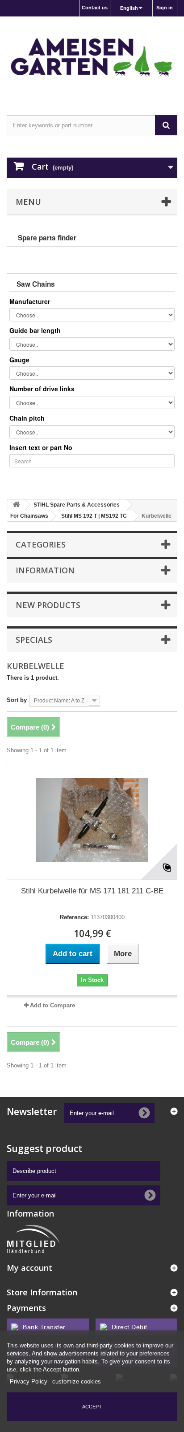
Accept (92, 1406)
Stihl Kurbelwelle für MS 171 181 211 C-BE (92, 891)
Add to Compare (52, 1005)
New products (48, 605)
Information (45, 570)
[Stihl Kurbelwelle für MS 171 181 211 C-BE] (92, 820)
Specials (34, 639)
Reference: (74, 917)
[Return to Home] (16, 505)
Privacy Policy (29, 1381)
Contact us (95, 7)
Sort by (17, 700)
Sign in (164, 7)
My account (29, 1267)
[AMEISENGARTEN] (92, 58)
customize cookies (76, 1381)
